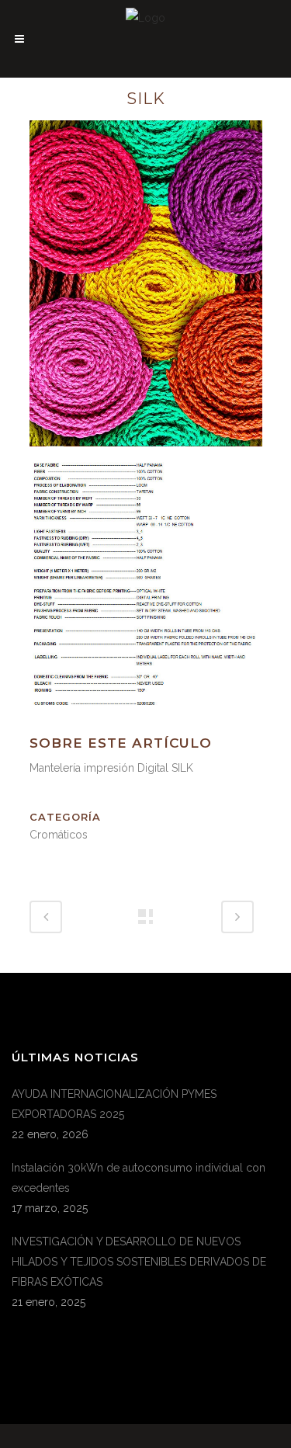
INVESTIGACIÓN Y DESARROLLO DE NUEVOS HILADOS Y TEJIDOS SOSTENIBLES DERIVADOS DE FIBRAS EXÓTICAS (139, 1261)
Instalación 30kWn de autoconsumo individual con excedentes (138, 1178)
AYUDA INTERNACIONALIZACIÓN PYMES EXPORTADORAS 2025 (114, 1104)
